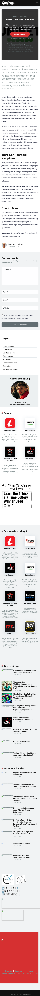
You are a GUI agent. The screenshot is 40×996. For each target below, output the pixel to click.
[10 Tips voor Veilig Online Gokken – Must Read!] (7, 831)
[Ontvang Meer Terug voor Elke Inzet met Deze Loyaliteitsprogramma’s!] (7, 706)
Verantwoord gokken (10, 369)
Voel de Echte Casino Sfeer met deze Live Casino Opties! (25, 754)
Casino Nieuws (8, 346)
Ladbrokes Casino (10, 430)
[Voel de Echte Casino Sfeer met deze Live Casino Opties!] (7, 752)
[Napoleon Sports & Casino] (10, 456)
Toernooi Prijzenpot (20, 17)
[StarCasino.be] (30, 456)
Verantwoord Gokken (21, 844)
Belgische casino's (9, 973)
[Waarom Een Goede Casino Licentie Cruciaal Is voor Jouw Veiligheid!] (7, 795)
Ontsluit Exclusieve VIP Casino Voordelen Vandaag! (25, 730)
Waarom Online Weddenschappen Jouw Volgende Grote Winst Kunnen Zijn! (25, 685)
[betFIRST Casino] (30, 631)
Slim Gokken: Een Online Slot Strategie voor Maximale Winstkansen (24, 696)
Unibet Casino (30, 430)
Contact (35, 973)
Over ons (8, 971)
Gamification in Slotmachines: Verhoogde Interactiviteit (24, 671)
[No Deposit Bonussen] (7, 740)
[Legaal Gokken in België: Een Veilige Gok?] (7, 772)
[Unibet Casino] (30, 428)
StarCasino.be (30, 459)
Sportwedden (24, 973)
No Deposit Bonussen (21, 741)
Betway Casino (30, 603)
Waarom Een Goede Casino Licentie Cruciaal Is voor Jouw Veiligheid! (25, 798)
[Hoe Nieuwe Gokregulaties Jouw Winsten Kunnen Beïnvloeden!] (7, 807)
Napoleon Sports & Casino (10, 460)
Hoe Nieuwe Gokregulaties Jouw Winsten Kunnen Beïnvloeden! (23, 810)
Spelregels (7, 360)
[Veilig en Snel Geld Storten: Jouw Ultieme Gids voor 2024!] (7, 783)
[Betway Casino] (30, 601)
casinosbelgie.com (17, 244)
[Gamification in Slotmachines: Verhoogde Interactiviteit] (7, 669)
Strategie (18, 971)
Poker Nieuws (8, 356)
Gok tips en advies (9, 353)
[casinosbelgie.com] (8, 3)
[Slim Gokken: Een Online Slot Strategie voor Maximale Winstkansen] (7, 703)
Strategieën (7, 366)
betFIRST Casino (30, 634)
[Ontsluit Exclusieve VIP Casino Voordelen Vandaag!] (7, 728)
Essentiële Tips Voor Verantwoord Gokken (21, 856)
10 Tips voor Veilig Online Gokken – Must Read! (23, 833)
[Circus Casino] (30, 546)
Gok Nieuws (7, 350)
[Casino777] (10, 631)
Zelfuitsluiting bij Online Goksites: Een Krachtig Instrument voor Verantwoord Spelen (25, 823)
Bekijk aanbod (19, 34)
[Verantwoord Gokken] (7, 843)
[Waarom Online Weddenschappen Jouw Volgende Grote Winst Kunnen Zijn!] (7, 691)
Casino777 (10, 634)
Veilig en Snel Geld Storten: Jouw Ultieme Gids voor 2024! (24, 785)
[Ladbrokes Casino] (10, 428)
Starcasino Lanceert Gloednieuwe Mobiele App (23, 719)
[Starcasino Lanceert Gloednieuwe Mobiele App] (7, 726)
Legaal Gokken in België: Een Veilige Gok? (24, 774)
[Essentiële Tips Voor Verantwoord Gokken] (7, 854)
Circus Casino (30, 548)
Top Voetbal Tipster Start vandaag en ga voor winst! (20, 403)
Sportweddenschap (10, 363)
